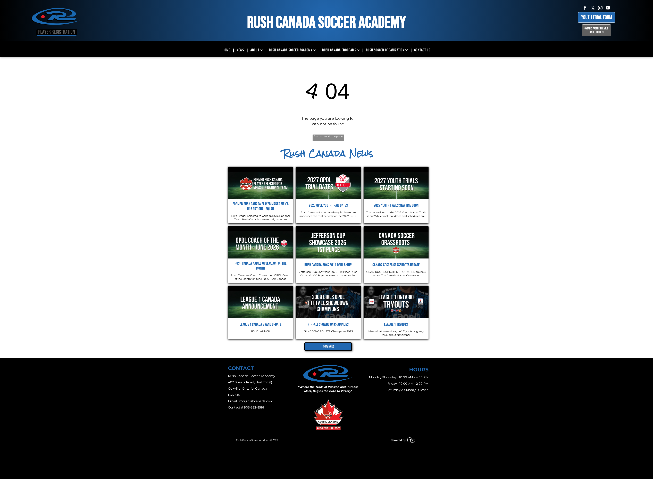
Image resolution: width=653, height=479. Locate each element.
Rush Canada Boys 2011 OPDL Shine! (328, 265)
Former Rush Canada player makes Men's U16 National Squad (261, 206)
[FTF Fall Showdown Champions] (328, 302)
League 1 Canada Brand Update (260, 324)
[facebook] (585, 8)
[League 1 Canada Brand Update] (260, 302)
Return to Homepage (328, 136)
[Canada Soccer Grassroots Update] (396, 242)
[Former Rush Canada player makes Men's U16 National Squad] (260, 183)
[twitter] (592, 8)
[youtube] (608, 8)
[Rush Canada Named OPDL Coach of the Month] (260, 242)
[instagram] (600, 8)
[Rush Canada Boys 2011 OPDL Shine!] (328, 242)
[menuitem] (227, 50)
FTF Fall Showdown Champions (328, 324)
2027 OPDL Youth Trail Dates (328, 205)
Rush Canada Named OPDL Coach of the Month (261, 266)
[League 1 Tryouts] (396, 302)
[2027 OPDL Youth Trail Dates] (328, 183)
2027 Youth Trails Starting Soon (396, 205)
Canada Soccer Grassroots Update (396, 265)
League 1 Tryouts (396, 324)
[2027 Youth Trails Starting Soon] (396, 183)
